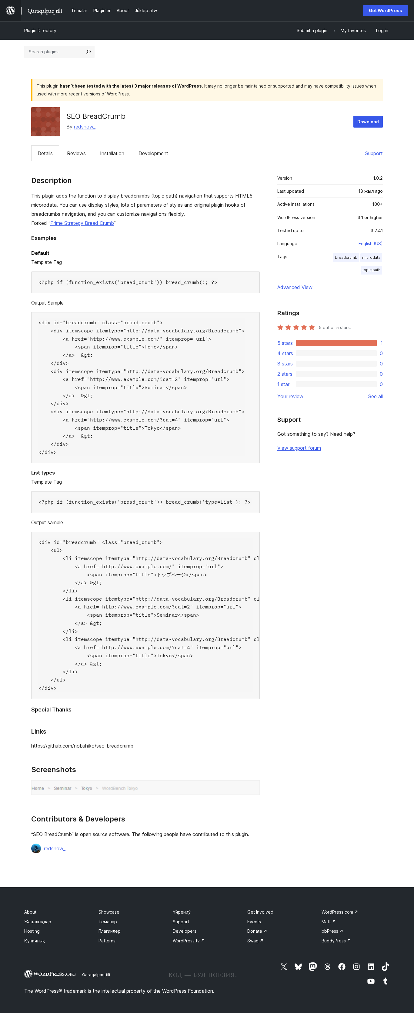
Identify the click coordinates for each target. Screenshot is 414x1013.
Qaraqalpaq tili (96, 974)
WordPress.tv (189, 940)
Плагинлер (109, 931)
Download (368, 121)
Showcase (108, 912)
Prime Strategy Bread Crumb (82, 223)
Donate (257, 931)
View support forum (299, 448)
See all (375, 396)
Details (45, 153)
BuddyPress (336, 940)
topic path (371, 270)
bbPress (332, 931)
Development (153, 153)
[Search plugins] (88, 52)
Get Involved (260, 912)
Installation (112, 153)
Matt (329, 921)
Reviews (76, 153)
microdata (371, 257)
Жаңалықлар (37, 921)
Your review (290, 396)
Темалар (107, 921)
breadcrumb (346, 257)
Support (374, 153)
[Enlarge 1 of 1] (252, 788)
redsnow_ (84, 127)
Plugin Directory (40, 30)
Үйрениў (182, 912)
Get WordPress (385, 10)
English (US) (371, 243)
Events (254, 921)
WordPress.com (340, 912)
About (30, 912)
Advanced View (294, 287)
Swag (255, 940)
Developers (184, 931)
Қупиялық (34, 940)
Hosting (32, 931)
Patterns (106, 940)
